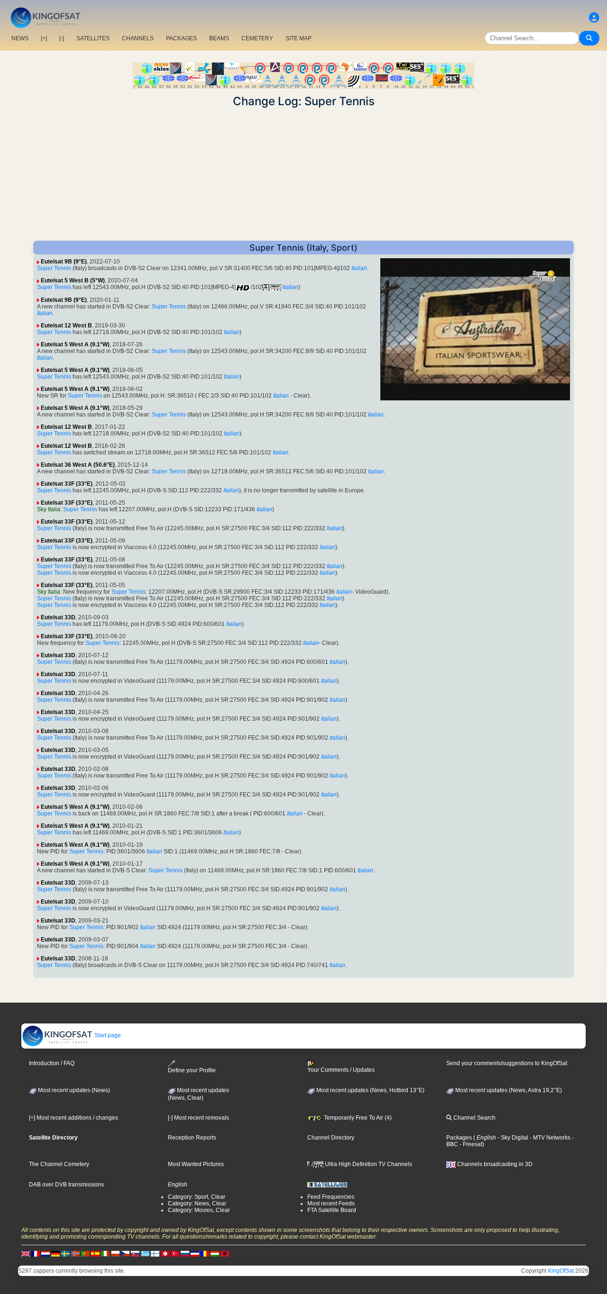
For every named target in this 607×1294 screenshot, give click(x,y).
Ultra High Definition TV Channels (367, 1164)
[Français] (35, 1253)
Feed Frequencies (330, 1197)
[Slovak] (135, 1253)
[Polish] (115, 1253)
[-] (61, 38)
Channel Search (474, 1117)
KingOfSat (561, 1270)
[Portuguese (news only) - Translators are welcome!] (85, 1253)
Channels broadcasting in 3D (494, 1164)
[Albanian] (225, 1253)
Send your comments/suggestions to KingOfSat (506, 1063)
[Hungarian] (215, 1253)
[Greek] (145, 1253)
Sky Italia (48, 509)
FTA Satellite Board (331, 1210)
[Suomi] (155, 1253)
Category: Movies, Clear (199, 1210)
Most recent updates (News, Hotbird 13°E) (369, 1090)
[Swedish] (65, 1253)
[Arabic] (165, 1253)
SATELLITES (93, 38)
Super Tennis (54, 268)
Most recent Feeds (331, 1203)
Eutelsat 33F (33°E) (66, 483)
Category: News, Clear (197, 1203)
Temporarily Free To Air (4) (357, 1117)
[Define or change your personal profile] (594, 18)
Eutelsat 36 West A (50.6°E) (78, 464)
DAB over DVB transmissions (66, 1184)
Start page (107, 1035)
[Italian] (105, 1253)
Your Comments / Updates (341, 1070)
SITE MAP (298, 38)
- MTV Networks (549, 1137)
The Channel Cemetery (59, 1164)
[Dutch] (45, 1253)
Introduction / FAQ (51, 1063)
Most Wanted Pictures (196, 1164)
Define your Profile (192, 1070)
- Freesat (470, 1144)
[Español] (95, 1253)
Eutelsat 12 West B (66, 325)
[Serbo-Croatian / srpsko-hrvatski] (195, 1253)
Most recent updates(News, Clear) (198, 1094)
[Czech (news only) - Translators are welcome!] (125, 1253)
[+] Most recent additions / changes (73, 1117)
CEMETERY (257, 38)
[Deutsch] (55, 1253)
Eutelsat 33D (58, 617)
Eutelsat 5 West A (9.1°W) (75, 344)
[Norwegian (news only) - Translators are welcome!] (75, 1253)
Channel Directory (330, 1137)
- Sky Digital (512, 1137)
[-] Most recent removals (198, 1117)
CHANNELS (138, 38)
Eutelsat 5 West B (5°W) (73, 280)
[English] (25, 1253)
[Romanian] (205, 1253)
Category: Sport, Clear (196, 1197)
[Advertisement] (303, 174)
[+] (44, 38)
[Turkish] (175, 1253)
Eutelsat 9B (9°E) (64, 261)
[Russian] (185, 1253)
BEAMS (219, 38)
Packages (459, 1137)
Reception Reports (192, 1137)
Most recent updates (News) (73, 1090)
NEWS (19, 38)
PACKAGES (181, 38)
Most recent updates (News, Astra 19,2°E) (508, 1090)
